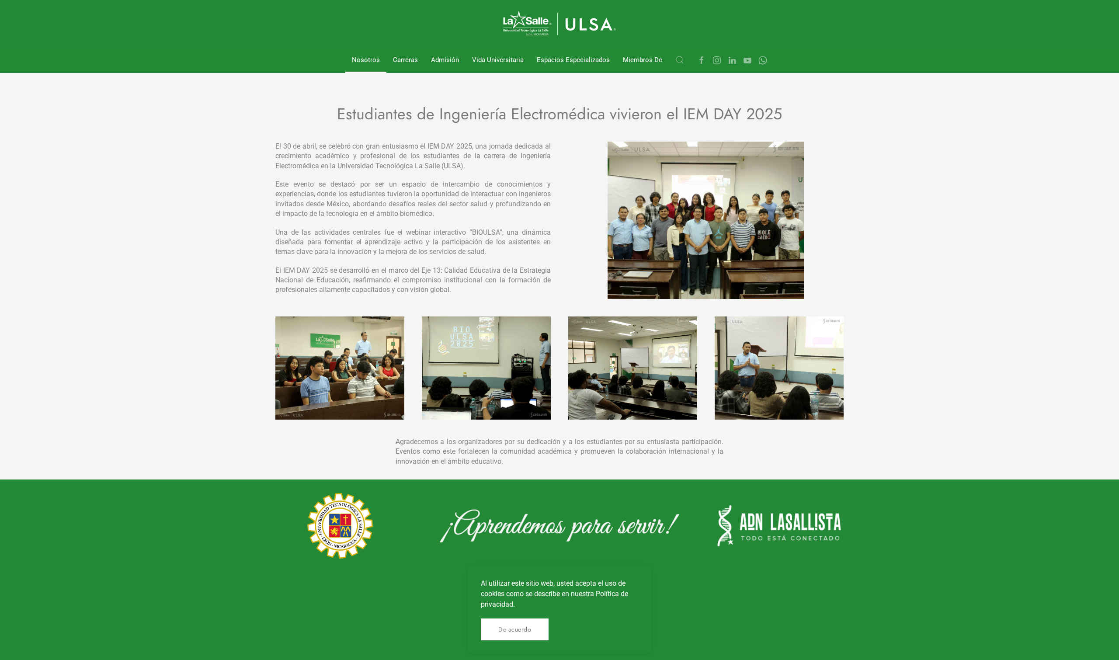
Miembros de (642, 60)
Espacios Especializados (573, 60)
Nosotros (366, 60)
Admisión (445, 60)
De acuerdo (514, 629)
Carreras (405, 60)
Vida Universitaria (498, 60)
